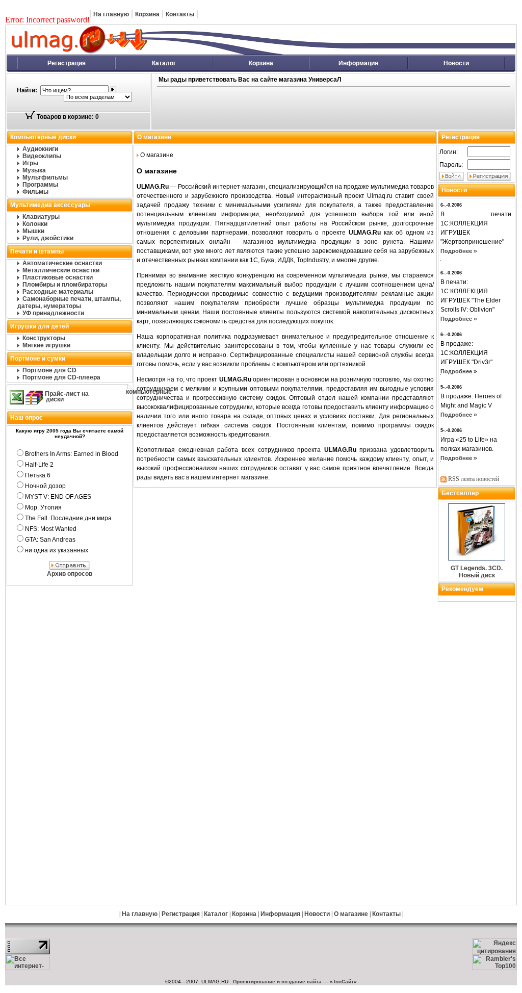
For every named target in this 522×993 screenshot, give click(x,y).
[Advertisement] (313, 108)
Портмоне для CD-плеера (61, 377)
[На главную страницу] (191, 52)
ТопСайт (343, 981)
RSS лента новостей (473, 478)
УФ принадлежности (53, 313)
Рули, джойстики (47, 238)
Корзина (147, 14)
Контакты (180, 14)
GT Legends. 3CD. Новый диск (477, 572)
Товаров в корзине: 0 (67, 116)
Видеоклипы (41, 156)
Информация (358, 63)
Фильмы (35, 191)
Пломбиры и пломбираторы (64, 284)
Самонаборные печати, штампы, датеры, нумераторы (69, 302)
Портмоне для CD (49, 370)
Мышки (33, 231)
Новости (456, 63)
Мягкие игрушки (46, 345)
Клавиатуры (41, 216)
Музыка (34, 170)
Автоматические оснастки (62, 263)
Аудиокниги (40, 148)
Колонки (34, 223)
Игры (30, 163)
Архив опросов (69, 573)
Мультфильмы (45, 177)
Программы (40, 184)
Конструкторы (43, 338)
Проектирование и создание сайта (277, 981)
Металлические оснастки (60, 270)
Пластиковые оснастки (57, 277)
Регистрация (66, 63)
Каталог (164, 63)
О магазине (351, 914)
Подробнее (456, 251)
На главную (111, 14)
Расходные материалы (57, 291)
